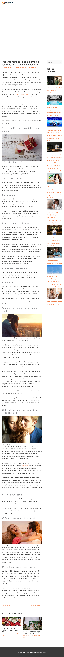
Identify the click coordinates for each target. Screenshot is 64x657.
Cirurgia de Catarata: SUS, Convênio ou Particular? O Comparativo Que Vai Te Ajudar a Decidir (54, 218)
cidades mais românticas (23, 94)
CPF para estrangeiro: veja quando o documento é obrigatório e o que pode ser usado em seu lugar (54, 192)
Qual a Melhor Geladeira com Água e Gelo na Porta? (54, 90)
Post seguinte (36, 605)
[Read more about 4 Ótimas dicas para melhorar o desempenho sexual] (11, 621)
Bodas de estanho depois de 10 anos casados (32, 632)
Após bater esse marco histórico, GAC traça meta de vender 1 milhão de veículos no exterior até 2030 (54, 135)
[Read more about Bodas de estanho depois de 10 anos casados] (32, 623)
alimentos (25, 465)
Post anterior (6, 605)
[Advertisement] (8, 30)
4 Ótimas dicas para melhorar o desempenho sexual (11, 630)
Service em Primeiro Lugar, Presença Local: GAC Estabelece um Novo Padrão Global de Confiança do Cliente (54, 281)
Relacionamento (7, 67)
